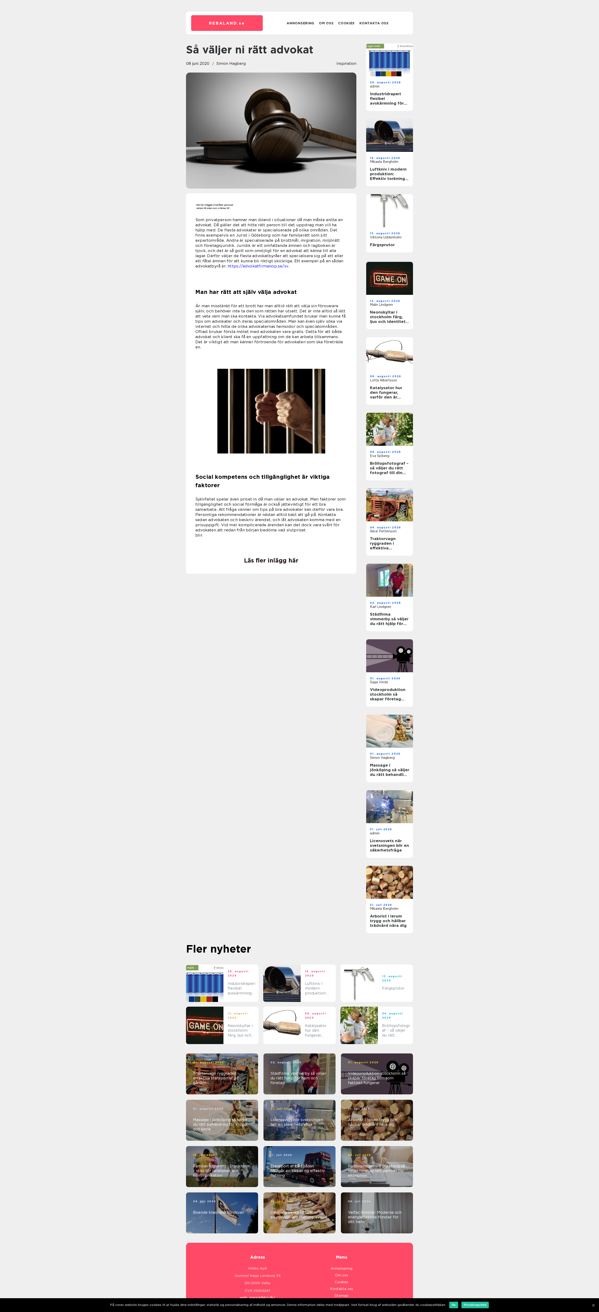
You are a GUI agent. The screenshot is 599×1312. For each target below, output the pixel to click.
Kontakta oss (373, 23)
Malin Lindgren (381, 304)
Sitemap (341, 1296)
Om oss (326, 23)
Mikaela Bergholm (384, 161)
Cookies (346, 23)
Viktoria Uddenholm (386, 237)
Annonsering (300, 23)
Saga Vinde (379, 682)
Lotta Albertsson (383, 380)
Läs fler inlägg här (271, 560)
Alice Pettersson (383, 531)
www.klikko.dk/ (262, 1297)
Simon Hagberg (231, 63)
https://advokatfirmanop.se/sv (258, 266)
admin (375, 86)
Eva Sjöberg (379, 455)
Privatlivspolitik (475, 1305)
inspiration (346, 63)
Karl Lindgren (380, 606)
